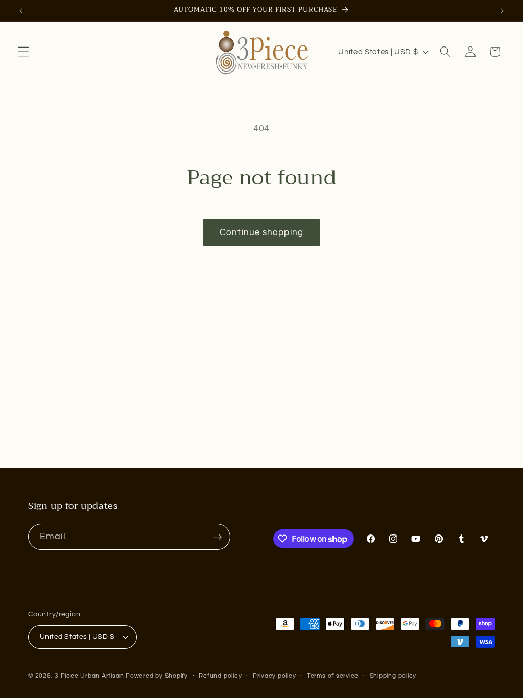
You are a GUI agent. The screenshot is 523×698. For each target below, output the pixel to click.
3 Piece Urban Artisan (89, 675)
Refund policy (220, 675)
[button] (23, 51)
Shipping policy (393, 675)
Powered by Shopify (157, 675)
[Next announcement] (502, 10)
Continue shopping (261, 232)
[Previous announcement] (21, 10)
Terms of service (333, 675)
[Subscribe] (217, 537)
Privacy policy (274, 675)
